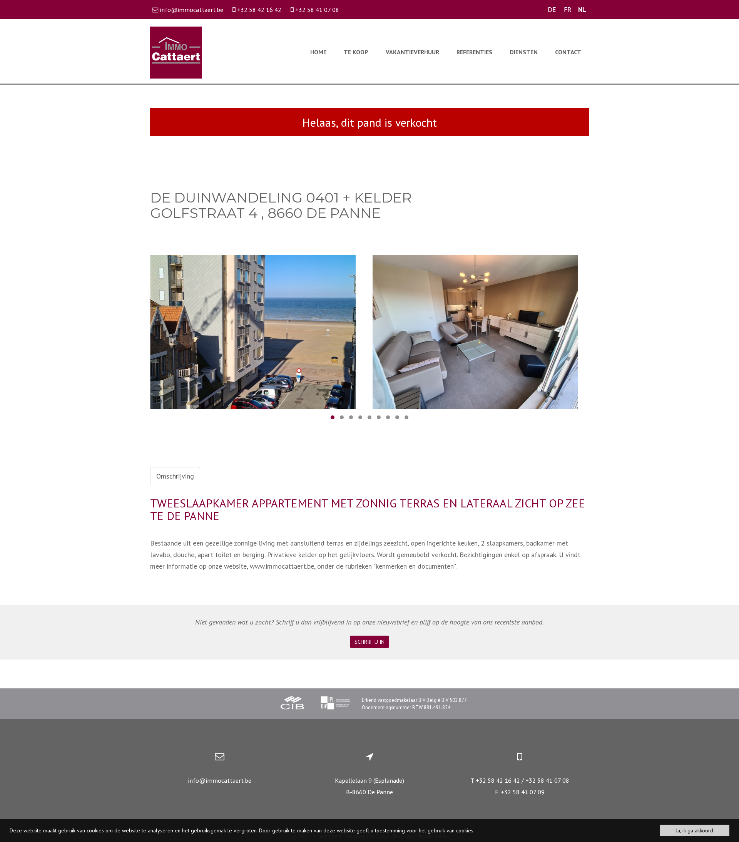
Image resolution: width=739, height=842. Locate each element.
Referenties (474, 52)
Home (318, 52)
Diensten (524, 52)
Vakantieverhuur (412, 52)
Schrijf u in (369, 641)
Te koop (356, 52)
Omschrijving (175, 476)
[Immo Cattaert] (176, 51)
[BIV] (337, 703)
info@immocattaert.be (219, 780)
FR (568, 9)
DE (552, 9)
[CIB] (293, 703)
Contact (568, 52)
